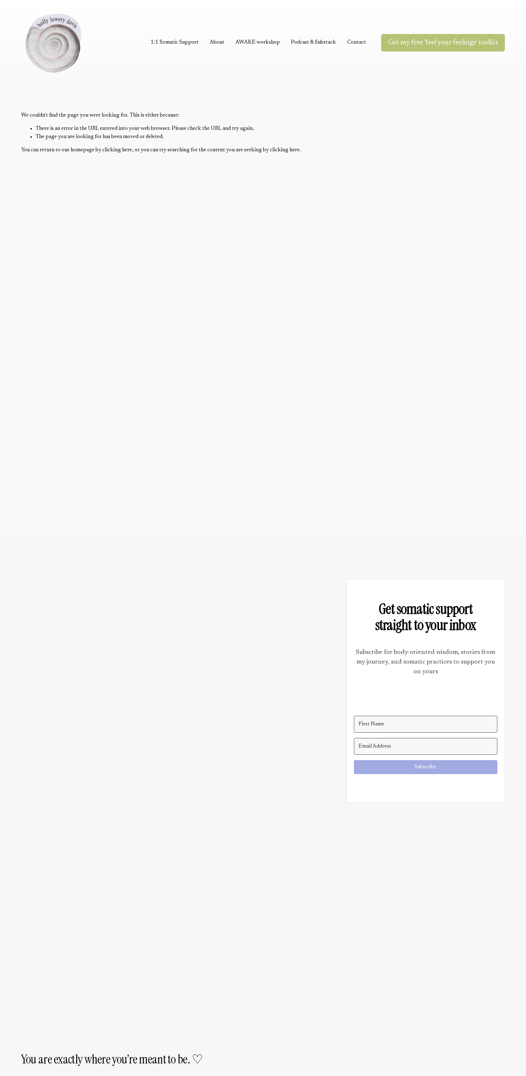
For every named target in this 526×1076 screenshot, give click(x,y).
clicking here (117, 150)
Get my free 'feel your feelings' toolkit (443, 42)
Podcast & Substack (313, 42)
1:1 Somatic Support (175, 42)
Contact (356, 42)
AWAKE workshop (257, 42)
